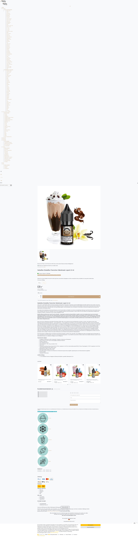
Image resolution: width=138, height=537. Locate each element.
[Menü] (136, 523)
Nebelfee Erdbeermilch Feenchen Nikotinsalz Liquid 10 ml (60, 379)
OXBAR (7, 94)
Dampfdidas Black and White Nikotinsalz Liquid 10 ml (44, 379)
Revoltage (8, 51)
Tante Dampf (8, 60)
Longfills (5, 115)
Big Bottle (8, 15)
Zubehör (3, 146)
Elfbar (7, 32)
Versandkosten (55, 300)
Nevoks (7, 92)
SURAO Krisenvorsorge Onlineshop (53, 511)
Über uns (41, 489)
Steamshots (8, 58)
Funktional (75, 534)
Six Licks (7, 57)
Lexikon (41, 492)
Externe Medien (68, 534)
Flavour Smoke (9, 36)
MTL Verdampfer (7, 144)
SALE (3, 163)
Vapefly (7, 103)
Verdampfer (4, 140)
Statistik (46, 534)
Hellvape (7, 84)
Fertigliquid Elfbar (7, 118)
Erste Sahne (8, 33)
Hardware (6, 166)
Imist (7, 85)
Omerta (7, 49)
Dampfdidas (8, 22)
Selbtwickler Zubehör (7, 158)
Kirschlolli (8, 41)
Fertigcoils (6, 152)
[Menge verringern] (41, 297)
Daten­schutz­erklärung (54, 532)
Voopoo (7, 107)
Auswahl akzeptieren (90, 527)
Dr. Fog (7, 27)
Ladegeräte (6, 153)
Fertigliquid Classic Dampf (8, 117)
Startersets (4, 137)
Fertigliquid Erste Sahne (8, 119)
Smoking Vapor (9, 99)
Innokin (7, 86)
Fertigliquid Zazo (7, 120)
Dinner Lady (8, 26)
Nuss (5, 132)
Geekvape (8, 82)
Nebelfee (8, 48)
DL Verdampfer (6, 145)
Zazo (7, 68)
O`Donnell (8, 93)
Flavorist (7, 34)
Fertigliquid (6, 116)
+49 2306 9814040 (43, 503)
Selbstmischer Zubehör (8, 157)
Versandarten (42, 496)
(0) (44, 267)
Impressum (39, 507)
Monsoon (8, 44)
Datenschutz (45, 507)
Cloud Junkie (8, 19)
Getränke (5, 127)
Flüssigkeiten (6, 168)
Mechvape (8, 91)
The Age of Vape (9, 61)
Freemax (8, 81)
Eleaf (7, 77)
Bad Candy (8, 14)
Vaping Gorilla (8, 67)
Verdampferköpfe (7, 160)
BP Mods (8, 76)
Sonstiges (6, 161)
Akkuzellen (6, 149)
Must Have (8, 47)
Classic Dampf (8, 18)
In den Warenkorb (71, 296)
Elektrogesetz (58, 507)
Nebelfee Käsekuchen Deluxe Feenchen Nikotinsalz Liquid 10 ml (92, 379)
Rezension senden (74, 404)
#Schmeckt (8, 10)
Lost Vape (8, 90)
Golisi (7, 83)
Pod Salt (7, 50)
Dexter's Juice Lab (9, 25)
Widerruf (49, 507)
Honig (5, 128)
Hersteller (3, 8)
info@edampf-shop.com (44, 504)
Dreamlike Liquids (9, 31)
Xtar (7, 109)
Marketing (61, 534)
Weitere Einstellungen (41, 535)
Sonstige (7, 110)
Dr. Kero (7, 30)
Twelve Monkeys (9, 64)
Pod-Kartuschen (7, 159)
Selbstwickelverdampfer (8, 143)
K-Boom (7, 40)
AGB (42, 507)
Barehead (8, 16)
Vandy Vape (8, 102)
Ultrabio (7, 65)
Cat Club (7, 17)
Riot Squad (8, 52)
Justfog (7, 89)
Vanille (5, 135)
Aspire (7, 74)
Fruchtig (5, 125)
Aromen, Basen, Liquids (6, 111)
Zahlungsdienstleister (53, 534)
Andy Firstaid (8, 72)
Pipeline (7, 95)
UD (7, 100)
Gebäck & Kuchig (7, 126)
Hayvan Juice (8, 39)
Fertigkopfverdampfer (8, 142)
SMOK (7, 98)
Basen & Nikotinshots (8, 136)
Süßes (5, 133)
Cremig (5, 123)
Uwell (7, 101)
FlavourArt (8, 35)
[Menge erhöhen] (41, 296)
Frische (5, 124)
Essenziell (41, 534)
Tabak (5, 134)
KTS (7, 42)
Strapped (8, 59)
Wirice (7, 108)
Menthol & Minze (7, 129)
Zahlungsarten (42, 497)
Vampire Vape (8, 66)
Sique (7, 56)
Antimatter (8, 13)
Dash (7, 24)
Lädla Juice (8, 43)
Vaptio (7, 106)
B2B (40, 493)
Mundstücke (6, 154)
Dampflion (8, 23)
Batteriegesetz (53, 507)
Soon (3, 162)
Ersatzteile (6, 151)
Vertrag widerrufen (65, 507)
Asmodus (8, 73)
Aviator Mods (8, 75)
